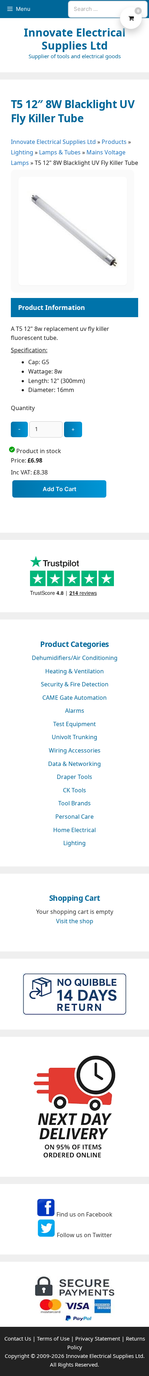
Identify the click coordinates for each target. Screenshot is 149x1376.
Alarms (74, 711)
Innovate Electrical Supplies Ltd (74, 39)
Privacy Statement (97, 1338)
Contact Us (17, 1338)
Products (114, 142)
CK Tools (74, 790)
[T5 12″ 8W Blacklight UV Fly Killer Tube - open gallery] (72, 283)
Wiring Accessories (75, 750)
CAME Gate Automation (74, 698)
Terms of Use (53, 1338)
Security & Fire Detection (74, 684)
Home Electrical (74, 830)
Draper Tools (74, 777)
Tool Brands (74, 803)
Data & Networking (74, 764)
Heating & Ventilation (74, 671)
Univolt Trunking (74, 737)
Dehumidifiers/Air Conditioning (75, 658)
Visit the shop (74, 921)
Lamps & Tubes (60, 152)
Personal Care (74, 817)
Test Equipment (74, 724)
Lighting (22, 152)
